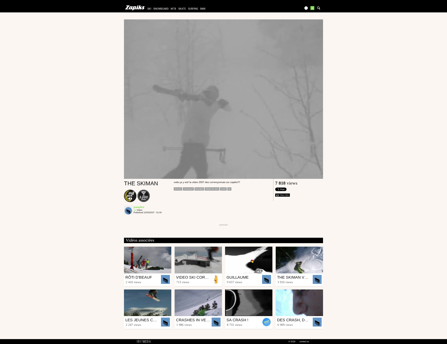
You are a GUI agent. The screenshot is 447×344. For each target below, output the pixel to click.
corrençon (188, 189)
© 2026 (291, 341)
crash (223, 189)
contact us (304, 341)
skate (182, 8)
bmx (203, 8)
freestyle (199, 189)
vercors (177, 189)
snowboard (161, 8)
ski (149, 8)
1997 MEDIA (144, 341)
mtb (173, 8)
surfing (193, 8)
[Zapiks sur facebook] (292, 9)
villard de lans (212, 189)
